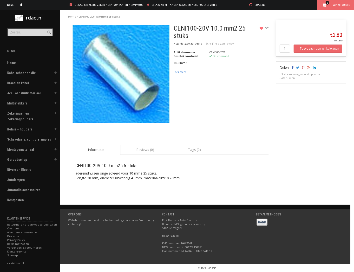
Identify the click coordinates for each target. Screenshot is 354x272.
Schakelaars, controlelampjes (29, 139)
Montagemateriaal (20, 149)
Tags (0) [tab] (194, 149)
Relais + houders (19, 129)
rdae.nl (260, 4)
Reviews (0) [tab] (145, 149)
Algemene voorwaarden (23, 232)
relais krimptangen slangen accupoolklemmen (184, 4)
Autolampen (16, 180)
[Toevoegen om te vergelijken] (267, 28)
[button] (55, 73)
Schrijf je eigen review (220, 43)
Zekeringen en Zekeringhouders (20, 116)
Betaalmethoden (18, 244)
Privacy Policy (16, 240)
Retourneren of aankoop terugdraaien (32, 224)
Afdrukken (288, 78)
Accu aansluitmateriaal (24, 93)
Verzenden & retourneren (24, 247)
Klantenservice (16, 251)
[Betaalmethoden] (262, 222)
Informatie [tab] (96, 149)
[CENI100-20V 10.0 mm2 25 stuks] (121, 75)
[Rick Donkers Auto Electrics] (30, 17)
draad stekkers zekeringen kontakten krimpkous (109, 4)
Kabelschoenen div (21, 73)
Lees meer (180, 72)
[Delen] (292, 67)
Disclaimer (14, 236)
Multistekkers (17, 103)
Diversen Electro (19, 170)
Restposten (15, 200)
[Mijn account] (21, 4)
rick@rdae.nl (15, 263)
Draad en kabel (18, 83)
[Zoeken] (49, 29)
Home (11, 63)
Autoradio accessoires (23, 190)
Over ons (13, 228)
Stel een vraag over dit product (301, 74)
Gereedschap (17, 160)
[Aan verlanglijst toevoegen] (262, 28)
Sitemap (12, 255)
